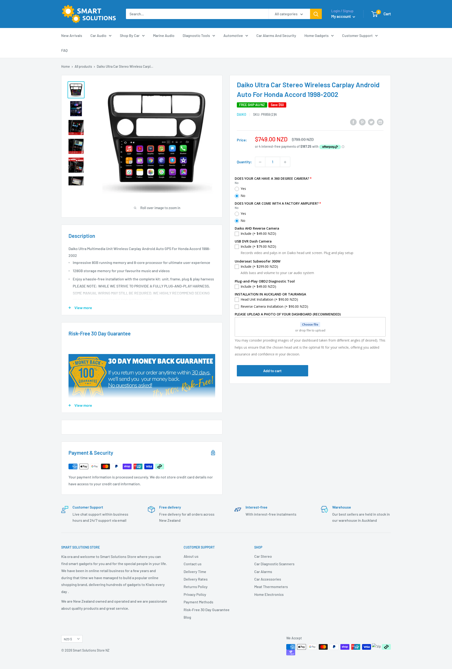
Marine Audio (163, 35)
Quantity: (244, 162)
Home (65, 66)
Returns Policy (196, 586)
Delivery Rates (196, 579)
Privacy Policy (195, 594)
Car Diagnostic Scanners (274, 563)
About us (191, 556)
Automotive (233, 35)
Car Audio (98, 35)
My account (341, 16)
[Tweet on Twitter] (371, 121)
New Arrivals (71, 35)
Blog (187, 617)
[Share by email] (380, 121)
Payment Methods (198, 602)
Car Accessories (267, 579)
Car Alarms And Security (276, 35)
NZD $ (68, 639)
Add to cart (272, 371)
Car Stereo (263, 556)
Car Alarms (263, 571)
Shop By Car (130, 35)
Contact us (193, 563)
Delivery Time (195, 571)
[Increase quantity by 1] (285, 162)
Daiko (241, 115)
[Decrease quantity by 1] (260, 162)
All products (83, 66)
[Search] (316, 14)
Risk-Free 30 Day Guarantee (207, 609)
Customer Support (357, 35)
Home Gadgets (316, 35)
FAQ (64, 50)
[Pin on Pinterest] (362, 121)
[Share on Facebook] (353, 121)
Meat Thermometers (271, 586)
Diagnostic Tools (196, 35)
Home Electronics (269, 594)
